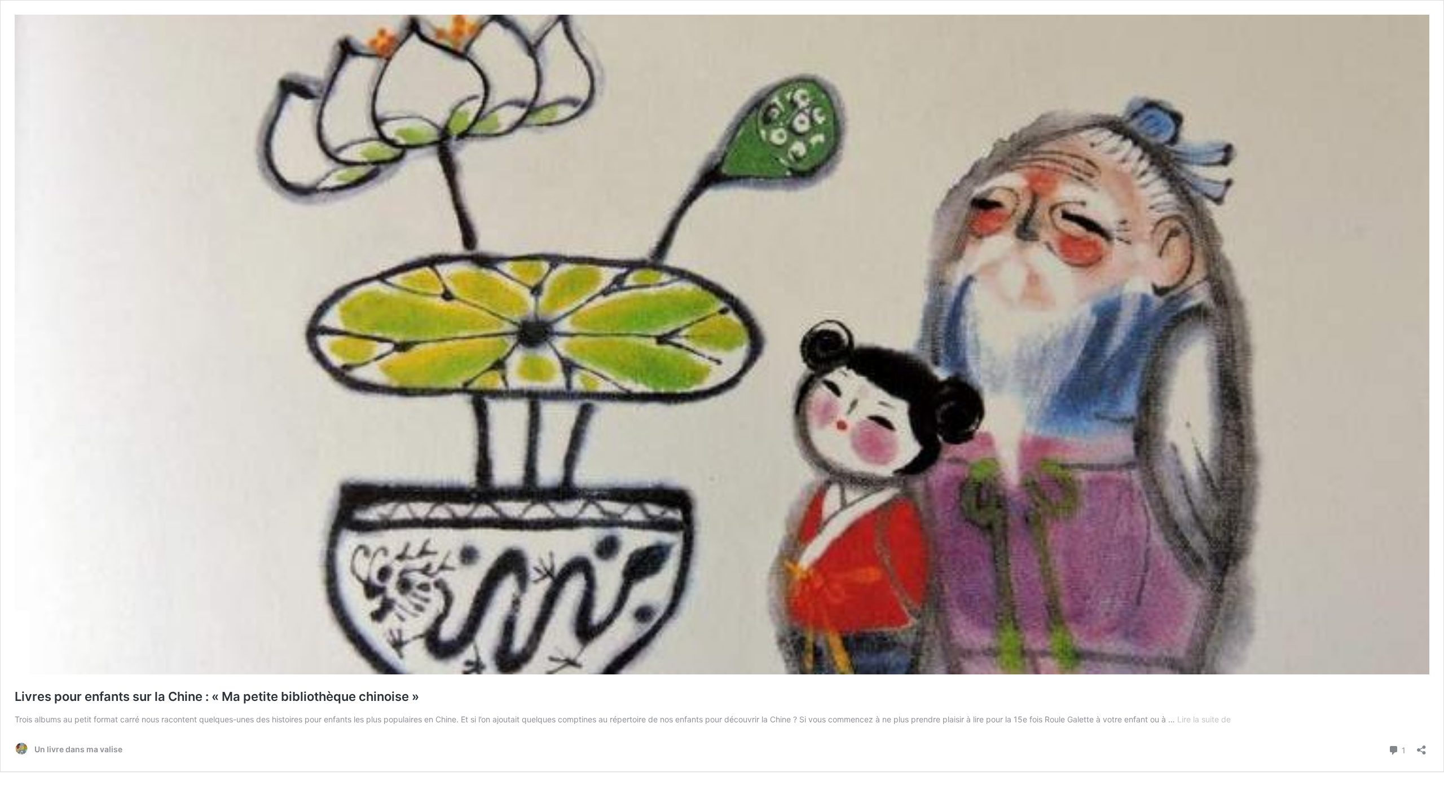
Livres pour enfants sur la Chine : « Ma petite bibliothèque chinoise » (217, 696)
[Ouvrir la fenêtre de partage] (1421, 746)
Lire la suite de (1204, 719)
